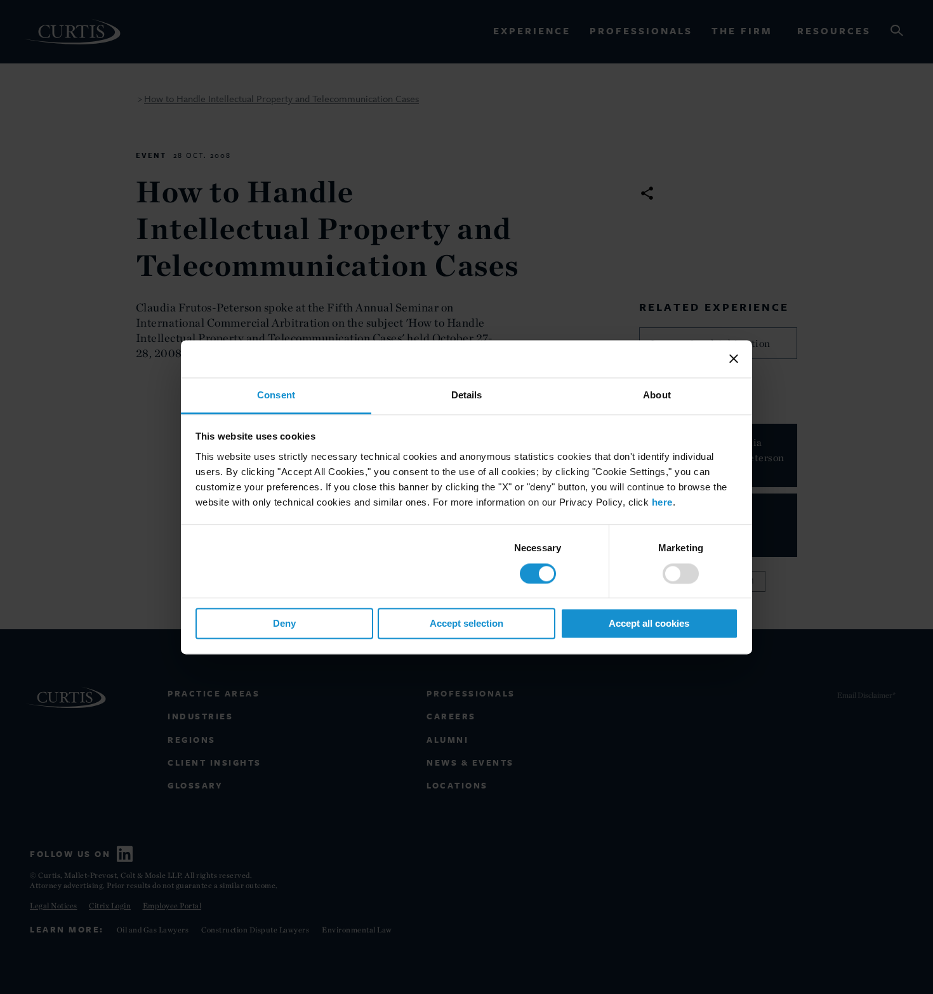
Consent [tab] (276, 394)
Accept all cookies (649, 623)
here (662, 502)
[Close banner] (733, 358)
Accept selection (466, 623)
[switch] (681, 573)
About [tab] (657, 394)
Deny (284, 623)
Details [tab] (466, 394)
